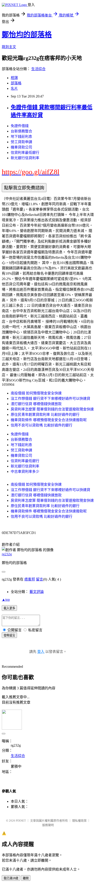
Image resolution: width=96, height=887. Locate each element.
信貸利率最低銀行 (25, 152)
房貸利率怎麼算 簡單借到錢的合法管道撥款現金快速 (52, 409)
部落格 (16, 83)
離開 (26, 878)
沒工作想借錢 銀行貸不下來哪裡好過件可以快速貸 (50, 398)
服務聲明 (48, 825)
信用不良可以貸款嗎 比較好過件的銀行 (41, 425)
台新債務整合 (21, 131)
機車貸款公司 (21, 147)
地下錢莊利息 (21, 136)
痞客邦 (29, 579)
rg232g (7, 554)
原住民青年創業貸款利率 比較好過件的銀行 (45, 414)
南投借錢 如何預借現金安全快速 (36, 393)
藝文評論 (36, 592)
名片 (14, 88)
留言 (39, 579)
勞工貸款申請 (21, 142)
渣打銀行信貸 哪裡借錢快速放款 (36, 404)
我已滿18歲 (11, 878)
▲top (6, 599)
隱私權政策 (79, 820)
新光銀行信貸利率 (25, 158)
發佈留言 (9, 635)
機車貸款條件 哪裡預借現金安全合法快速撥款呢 (49, 420)
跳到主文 (9, 47)
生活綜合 (38, 69)
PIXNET (21, 820)
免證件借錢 (20, 126)
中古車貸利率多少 (25, 471)
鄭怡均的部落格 (27, 34)
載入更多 (9, 608)
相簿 (14, 78)
